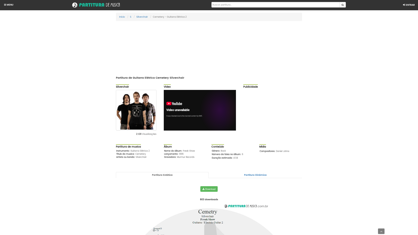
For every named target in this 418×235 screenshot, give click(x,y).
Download (210, 189)
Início (122, 17)
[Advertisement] (209, 47)
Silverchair (142, 17)
